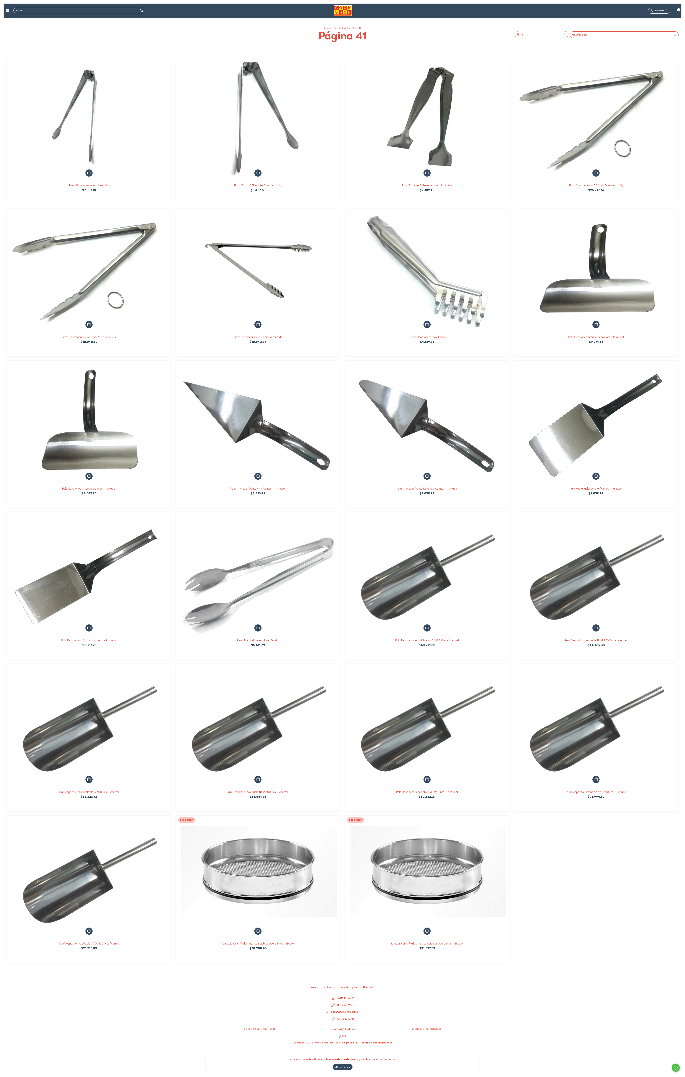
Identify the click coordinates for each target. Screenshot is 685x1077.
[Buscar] (141, 11)
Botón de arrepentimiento (376, 1043)
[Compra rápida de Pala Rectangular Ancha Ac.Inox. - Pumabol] (596, 476)
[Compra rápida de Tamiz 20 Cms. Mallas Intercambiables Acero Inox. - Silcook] (427, 931)
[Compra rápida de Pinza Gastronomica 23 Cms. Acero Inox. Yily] (89, 324)
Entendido (342, 1067)
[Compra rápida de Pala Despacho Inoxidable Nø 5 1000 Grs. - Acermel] (427, 628)
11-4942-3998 (345, 1005)
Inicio (327, 28)
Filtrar (520, 34)
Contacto (368, 987)
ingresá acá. (350, 1043)
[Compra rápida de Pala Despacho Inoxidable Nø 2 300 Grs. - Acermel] (258, 779)
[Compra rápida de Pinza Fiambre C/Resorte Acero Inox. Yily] (427, 173)
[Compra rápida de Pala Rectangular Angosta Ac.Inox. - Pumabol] (89, 628)
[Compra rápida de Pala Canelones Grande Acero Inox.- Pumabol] (596, 324)
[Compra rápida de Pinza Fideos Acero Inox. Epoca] (427, 324)
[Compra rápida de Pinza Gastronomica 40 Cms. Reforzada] (258, 324)
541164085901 (345, 998)
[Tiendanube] (342, 1030)
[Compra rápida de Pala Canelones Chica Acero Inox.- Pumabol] (89, 476)
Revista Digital (349, 987)
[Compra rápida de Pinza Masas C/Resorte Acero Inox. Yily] (258, 173)
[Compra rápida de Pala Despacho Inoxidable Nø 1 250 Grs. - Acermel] (427, 779)
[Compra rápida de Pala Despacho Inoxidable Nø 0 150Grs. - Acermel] (596, 779)
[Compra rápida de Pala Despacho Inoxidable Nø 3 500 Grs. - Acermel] (89, 779)
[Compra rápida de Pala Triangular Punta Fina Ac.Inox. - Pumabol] (258, 476)
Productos (329, 987)
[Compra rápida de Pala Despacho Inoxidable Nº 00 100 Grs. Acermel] (89, 931)
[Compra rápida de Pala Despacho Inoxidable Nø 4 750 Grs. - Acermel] (596, 628)
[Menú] (8, 10)
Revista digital (341, 28)
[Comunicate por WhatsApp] (676, 1068)
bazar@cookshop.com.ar (345, 1012)
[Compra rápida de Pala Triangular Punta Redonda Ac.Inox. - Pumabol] (427, 476)
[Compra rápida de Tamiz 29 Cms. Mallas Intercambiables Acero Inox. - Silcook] (258, 931)
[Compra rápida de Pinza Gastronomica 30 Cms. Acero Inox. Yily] (596, 173)
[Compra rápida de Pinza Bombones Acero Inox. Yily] (89, 173)
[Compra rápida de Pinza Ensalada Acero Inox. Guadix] (258, 628)
